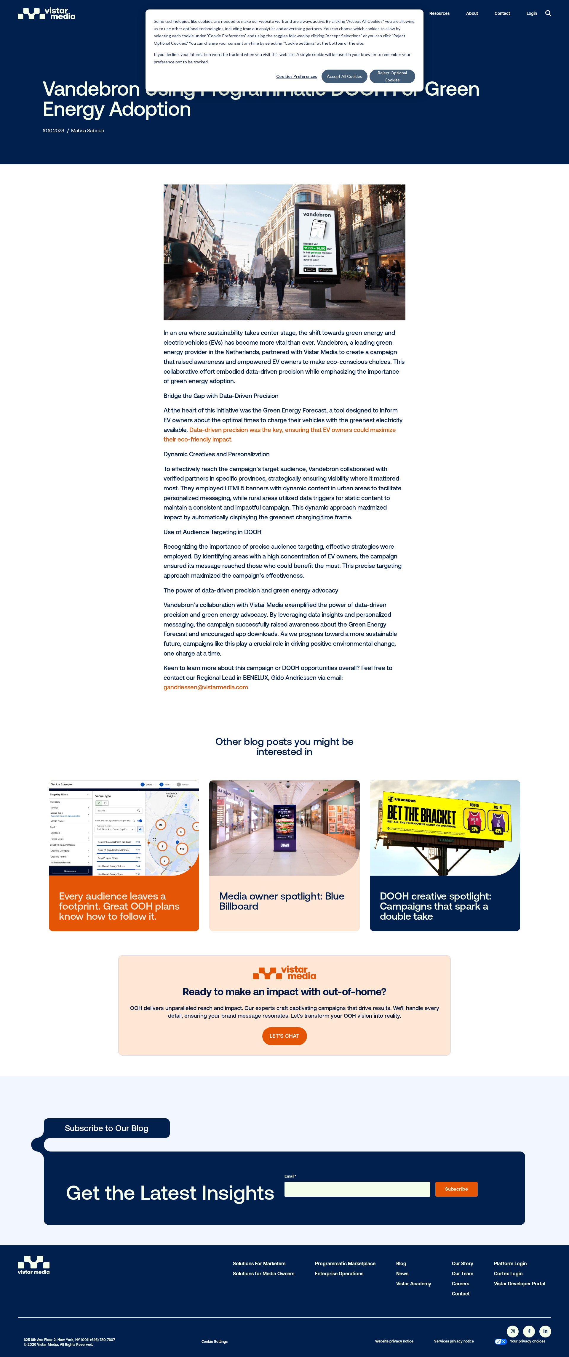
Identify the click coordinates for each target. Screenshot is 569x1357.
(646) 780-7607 (102, 1340)
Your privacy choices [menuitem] (527, 1341)
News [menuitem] (402, 1273)
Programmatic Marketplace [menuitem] (345, 1263)
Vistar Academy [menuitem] (413, 1283)
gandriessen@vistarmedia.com (207, 687)
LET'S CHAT (284, 1036)
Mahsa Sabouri (87, 131)
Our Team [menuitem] (462, 1273)
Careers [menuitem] (460, 1283)
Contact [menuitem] (461, 1293)
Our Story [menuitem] (462, 1263)
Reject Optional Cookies (392, 76)
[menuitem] (501, 1342)
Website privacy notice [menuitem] (394, 1341)
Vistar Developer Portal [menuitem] (519, 1283)
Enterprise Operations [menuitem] (339, 1273)
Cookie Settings (215, 1342)
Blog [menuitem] (401, 1263)
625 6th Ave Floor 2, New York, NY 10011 (56, 1340)
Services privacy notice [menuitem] (454, 1341)
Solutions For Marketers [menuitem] (259, 1263)
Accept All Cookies (344, 76)
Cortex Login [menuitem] (508, 1273)
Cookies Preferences (296, 76)
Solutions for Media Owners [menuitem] (263, 1273)
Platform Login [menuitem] (510, 1263)
